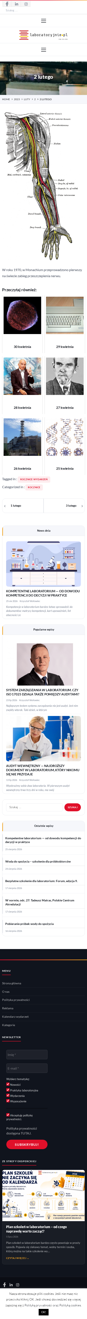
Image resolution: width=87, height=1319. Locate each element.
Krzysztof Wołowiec (30, 601)
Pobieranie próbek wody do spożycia (29, 924)
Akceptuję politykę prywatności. (19, 1117)
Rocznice (34, 487)
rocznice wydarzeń (34, 479)
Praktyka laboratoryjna (24, 1090)
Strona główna (11, 983)
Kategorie (8, 1025)
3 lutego (71, 505)
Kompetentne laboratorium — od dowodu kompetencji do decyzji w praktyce (43, 840)
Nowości (15, 1084)
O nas (6, 991)
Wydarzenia (17, 1095)
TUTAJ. (26, 1133)
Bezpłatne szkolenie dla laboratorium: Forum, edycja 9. (41, 881)
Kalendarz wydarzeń (15, 1016)
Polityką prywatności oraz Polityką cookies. (53, 1305)
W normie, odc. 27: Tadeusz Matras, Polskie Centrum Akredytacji (39, 902)
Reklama (7, 1008)
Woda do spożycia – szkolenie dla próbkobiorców (38, 861)
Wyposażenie (18, 1101)
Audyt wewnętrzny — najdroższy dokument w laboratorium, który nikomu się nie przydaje (42, 770)
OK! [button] (43, 1312)
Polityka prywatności (16, 1000)
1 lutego (16, 505)
